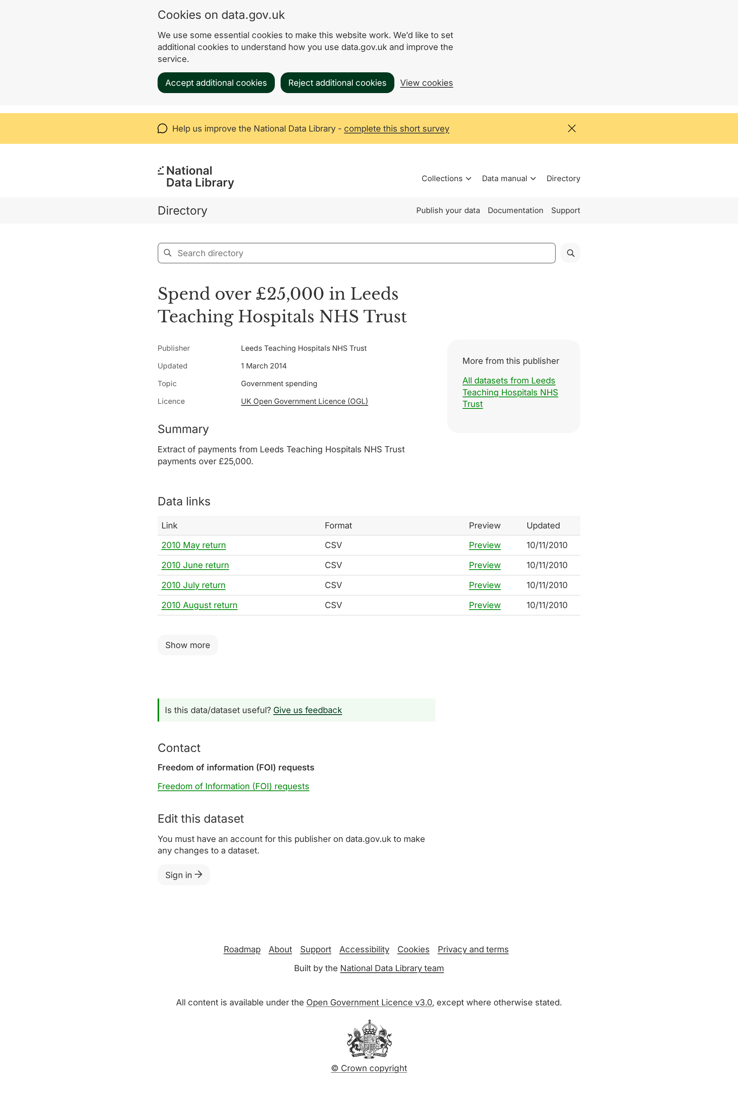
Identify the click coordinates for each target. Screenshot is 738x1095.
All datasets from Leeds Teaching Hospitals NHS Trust (510, 392)
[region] (369, 565)
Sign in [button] (179, 875)
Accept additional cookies (216, 83)
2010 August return (199, 605)
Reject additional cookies (337, 83)
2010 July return (193, 585)
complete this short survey (396, 128)
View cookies (426, 83)
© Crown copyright (369, 1068)
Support (565, 210)
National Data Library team (392, 968)
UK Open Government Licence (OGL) (304, 401)
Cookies (413, 949)
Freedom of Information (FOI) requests (233, 786)
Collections (442, 178)
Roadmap (242, 949)
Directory (563, 178)
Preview (485, 545)
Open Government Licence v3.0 (369, 1002)
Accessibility (364, 949)
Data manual (504, 178)
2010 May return (193, 545)
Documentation (516, 210)
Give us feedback (307, 710)
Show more (187, 645)
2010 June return (195, 565)
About (280, 949)
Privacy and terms (473, 949)
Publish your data (448, 210)
